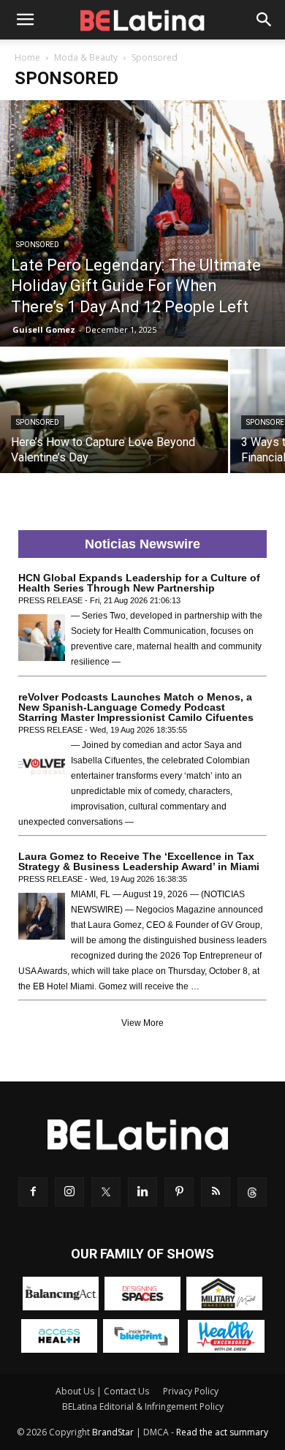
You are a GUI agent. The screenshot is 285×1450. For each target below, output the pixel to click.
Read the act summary (222, 1432)
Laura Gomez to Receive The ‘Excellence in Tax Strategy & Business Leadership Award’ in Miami (138, 861)
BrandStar (113, 1432)
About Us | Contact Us (102, 1391)
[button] (24, 19)
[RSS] (215, 1192)
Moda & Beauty (86, 57)
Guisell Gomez (43, 329)
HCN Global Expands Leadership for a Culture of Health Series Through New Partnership (139, 583)
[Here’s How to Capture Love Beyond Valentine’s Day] (114, 434)
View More (142, 1023)
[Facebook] (33, 1192)
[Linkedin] (142, 1192)
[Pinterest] (179, 1192)
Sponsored (37, 245)
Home (27, 57)
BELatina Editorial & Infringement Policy (143, 1406)
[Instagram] (69, 1192)
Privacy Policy (190, 1391)
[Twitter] (106, 1192)
